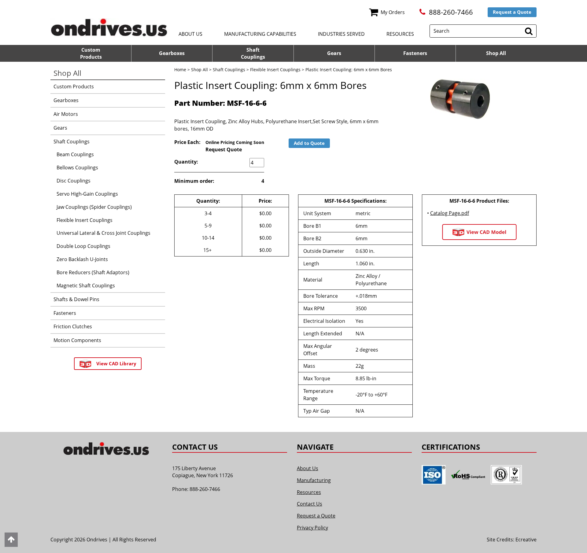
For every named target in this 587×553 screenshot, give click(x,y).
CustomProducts (91, 53)
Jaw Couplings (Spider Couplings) (94, 207)
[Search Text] (528, 31)
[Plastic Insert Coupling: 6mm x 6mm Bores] (460, 99)
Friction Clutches (73, 326)
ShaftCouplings (253, 53)
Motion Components (77, 340)
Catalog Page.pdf (449, 213)
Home (180, 69)
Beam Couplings (75, 154)
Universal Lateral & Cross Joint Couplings (103, 233)
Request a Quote (512, 12)
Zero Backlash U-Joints (82, 259)
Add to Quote (309, 143)
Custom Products (74, 86)
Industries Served (341, 34)
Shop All (496, 53)
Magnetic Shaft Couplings (86, 285)
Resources (400, 34)
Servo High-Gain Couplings (87, 193)
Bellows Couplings (77, 167)
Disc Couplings (73, 180)
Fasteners (415, 53)
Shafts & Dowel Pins (76, 299)
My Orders (393, 12)
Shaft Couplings (229, 69)
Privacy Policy (312, 527)
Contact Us (309, 503)
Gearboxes (172, 53)
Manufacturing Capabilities (260, 34)
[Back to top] (11, 540)
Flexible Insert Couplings (275, 69)
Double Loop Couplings (83, 246)
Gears (334, 53)
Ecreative (526, 539)
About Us (190, 34)
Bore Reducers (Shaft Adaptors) (93, 272)
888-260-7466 (451, 12)
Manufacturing (314, 480)
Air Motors (66, 114)
